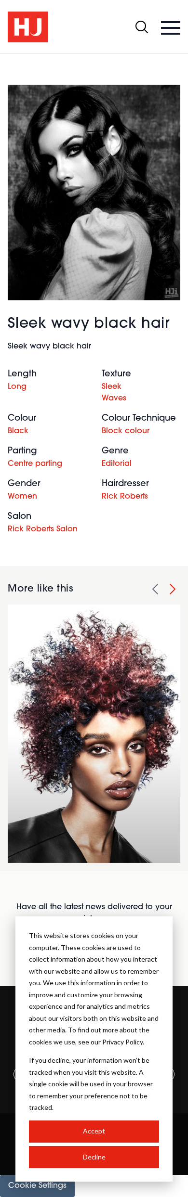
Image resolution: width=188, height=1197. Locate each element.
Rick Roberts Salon (43, 529)
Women (22, 497)
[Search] (141, 27)
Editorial (117, 464)
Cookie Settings (37, 1186)
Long (17, 387)
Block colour (125, 431)
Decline (94, 1157)
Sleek (111, 387)
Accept (94, 1131)
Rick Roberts (125, 497)
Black (18, 431)
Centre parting (35, 464)
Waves (114, 398)
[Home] (28, 27)
